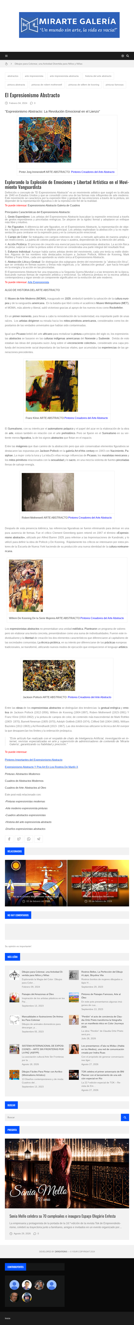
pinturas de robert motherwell (47, 84)
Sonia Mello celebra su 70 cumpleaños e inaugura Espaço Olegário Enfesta (62, 1216)
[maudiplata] (27, 1297)
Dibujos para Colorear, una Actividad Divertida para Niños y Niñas (48, 62)
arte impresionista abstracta (64, 76)
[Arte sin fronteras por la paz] (27, 1285)
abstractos (13, 76)
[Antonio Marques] (14, 1285)
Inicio (7, 1318)
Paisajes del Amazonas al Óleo (38, 994)
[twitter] (19, 839)
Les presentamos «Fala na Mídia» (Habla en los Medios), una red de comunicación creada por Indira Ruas (102, 1049)
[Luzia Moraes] (39, 1285)
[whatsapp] (29, 839)
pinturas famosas (115, 84)
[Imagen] (67, 1174)
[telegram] (38, 839)
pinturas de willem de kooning (83, 84)
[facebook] (9, 839)
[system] (122, 55)
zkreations (61, 1251)
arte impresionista (34, 76)
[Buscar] (127, 55)
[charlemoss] (14, 1297)
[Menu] (6, 55)
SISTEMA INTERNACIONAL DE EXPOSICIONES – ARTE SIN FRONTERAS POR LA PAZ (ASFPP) (43, 1049)
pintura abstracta (16, 84)
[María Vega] (52, 1285)
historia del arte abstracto (98, 76)
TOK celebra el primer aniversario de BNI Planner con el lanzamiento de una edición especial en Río (102, 1075)
